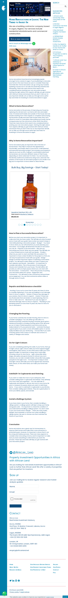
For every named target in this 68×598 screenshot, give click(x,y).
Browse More (30, 222)
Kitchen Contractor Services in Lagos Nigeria (60, 25)
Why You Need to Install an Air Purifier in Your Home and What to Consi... (60, 46)
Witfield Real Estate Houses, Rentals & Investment (58, 39)
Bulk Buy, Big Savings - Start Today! (30, 167)
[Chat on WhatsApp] (4, 593)
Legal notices (24, 592)
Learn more (50, 597)
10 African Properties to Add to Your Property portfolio (60, 54)
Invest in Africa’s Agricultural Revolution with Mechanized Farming (59, 73)
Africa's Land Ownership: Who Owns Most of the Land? (59, 18)
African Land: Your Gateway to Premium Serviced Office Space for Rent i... (60, 63)
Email (12, 492)
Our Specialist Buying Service (40, 564)
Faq (54, 572)
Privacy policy (14, 592)
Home (11, 564)
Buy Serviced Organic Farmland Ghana (59, 32)
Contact (56, 570)
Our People (56, 567)
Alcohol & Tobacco (26, 214)
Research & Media (15, 570)
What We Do (14, 567)
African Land (3, 8)
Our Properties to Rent (38, 570)
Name (12, 486)
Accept (65, 597)
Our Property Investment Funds (40, 567)
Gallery (55, 564)
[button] (19, 225)
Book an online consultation (20, 39)
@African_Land (23, 452)
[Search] (65, 6)
